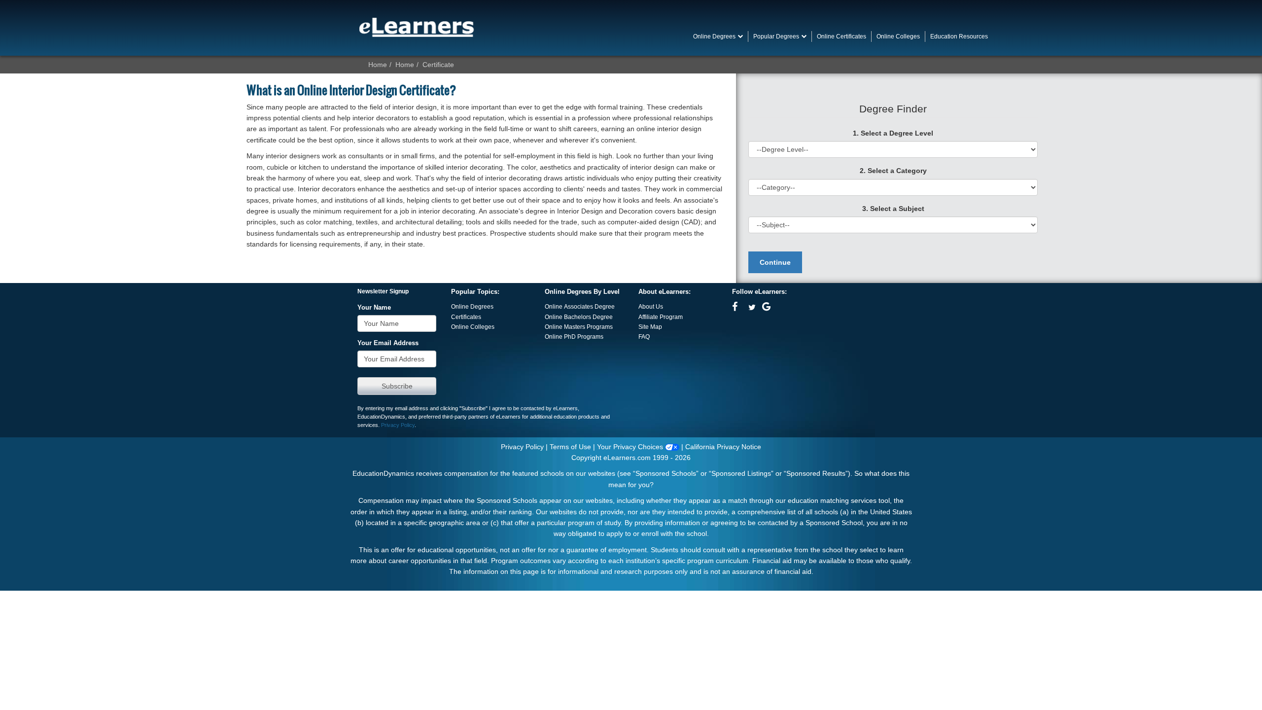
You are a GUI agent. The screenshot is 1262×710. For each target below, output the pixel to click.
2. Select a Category (893, 171)
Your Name (374, 307)
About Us (650, 306)
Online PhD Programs (574, 336)
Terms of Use (570, 447)
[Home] (416, 27)
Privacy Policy (398, 425)
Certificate (438, 65)
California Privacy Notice (723, 447)
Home (377, 65)
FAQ (644, 336)
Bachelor (576, 317)
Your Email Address (388, 343)
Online (554, 317)
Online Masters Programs (579, 326)
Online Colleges (472, 326)
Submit (396, 386)
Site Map (650, 326)
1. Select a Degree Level (893, 133)
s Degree (600, 317)
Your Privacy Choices (631, 447)
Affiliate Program (660, 317)
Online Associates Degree (580, 306)
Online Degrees (472, 306)
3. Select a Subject (893, 209)
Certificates (466, 317)
